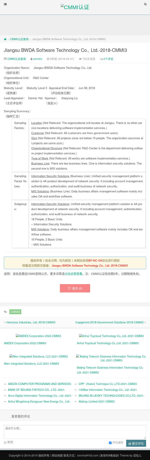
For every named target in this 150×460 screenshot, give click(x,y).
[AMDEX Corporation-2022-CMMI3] (38, 335)
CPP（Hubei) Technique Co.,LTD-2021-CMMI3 (108, 384)
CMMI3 (15, 312)
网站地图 (57, 455)
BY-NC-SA (95, 260)
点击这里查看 (73, 274)
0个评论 (108, 59)
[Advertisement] (75, 24)
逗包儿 (137, 455)
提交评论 (137, 443)
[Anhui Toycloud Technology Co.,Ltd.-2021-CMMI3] (111, 335)
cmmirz (37, 59)
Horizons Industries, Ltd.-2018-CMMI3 (30, 322)
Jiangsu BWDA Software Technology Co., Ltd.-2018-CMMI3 (65, 49)
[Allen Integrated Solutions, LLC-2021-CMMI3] (38, 356)
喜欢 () (77, 288)
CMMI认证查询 (19, 39)
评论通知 (117, 442)
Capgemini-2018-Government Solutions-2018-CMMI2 (109, 322)
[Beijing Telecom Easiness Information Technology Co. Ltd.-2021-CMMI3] (111, 358)
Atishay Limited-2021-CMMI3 (97, 401)
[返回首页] (5, 39)
